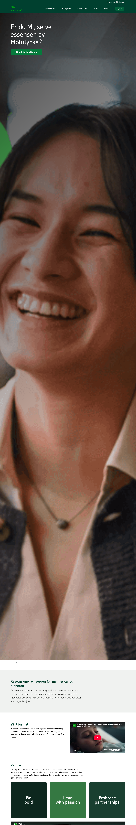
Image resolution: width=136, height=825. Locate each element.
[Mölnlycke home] (16, 9)
